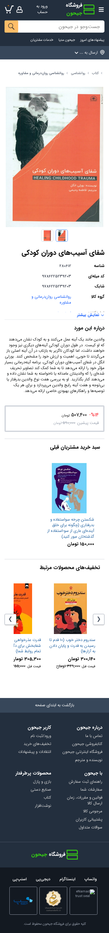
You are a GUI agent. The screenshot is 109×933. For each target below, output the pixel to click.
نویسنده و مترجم (88, 760)
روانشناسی (78, 73)
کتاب (95, 73)
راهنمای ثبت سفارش (85, 782)
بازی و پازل (42, 782)
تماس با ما (93, 736)
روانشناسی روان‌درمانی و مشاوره (41, 73)
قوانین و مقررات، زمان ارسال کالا (84, 801)
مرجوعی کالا (92, 811)
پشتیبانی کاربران (89, 820)
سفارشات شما (91, 790)
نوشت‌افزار (43, 806)
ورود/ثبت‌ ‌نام (41, 736)
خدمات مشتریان (42, 40)
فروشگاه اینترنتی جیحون (82, 752)
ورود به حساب (42, 9)
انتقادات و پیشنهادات (34, 752)
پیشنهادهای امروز (92, 40)
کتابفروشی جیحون (87, 744)
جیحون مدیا (66, 40)
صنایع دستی (41, 790)
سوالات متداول (90, 828)
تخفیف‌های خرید (37, 744)
